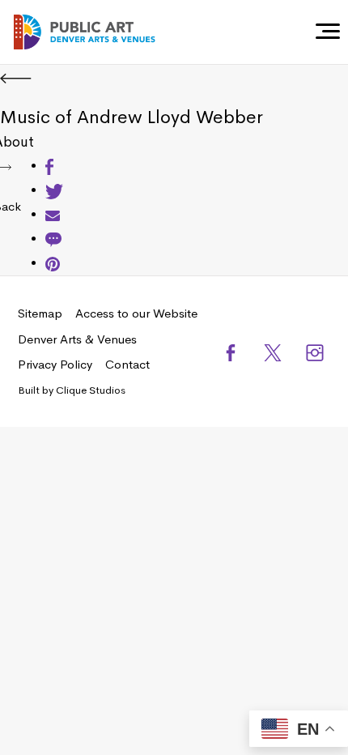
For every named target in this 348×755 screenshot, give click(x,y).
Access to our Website (136, 313)
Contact (127, 364)
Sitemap (40, 313)
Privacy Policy (55, 364)
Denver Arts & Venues (77, 339)
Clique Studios (90, 390)
